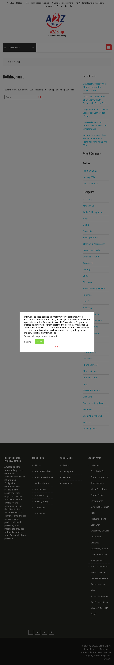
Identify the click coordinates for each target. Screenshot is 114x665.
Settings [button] (28, 341)
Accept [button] (39, 341)
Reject (57, 346)
